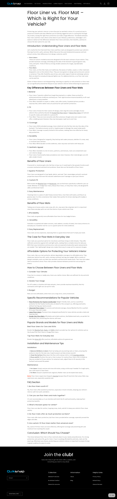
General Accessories (54, 484)
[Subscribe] (26, 478)
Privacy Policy (97, 477)
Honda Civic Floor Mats (36, 316)
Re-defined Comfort (53, 480)
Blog (71, 480)
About (72, 477)
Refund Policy (96, 480)
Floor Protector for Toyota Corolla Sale (42, 302)
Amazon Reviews (97, 484)
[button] (101, 3)
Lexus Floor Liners (35, 312)
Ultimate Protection (53, 477)
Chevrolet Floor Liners (36, 308)
